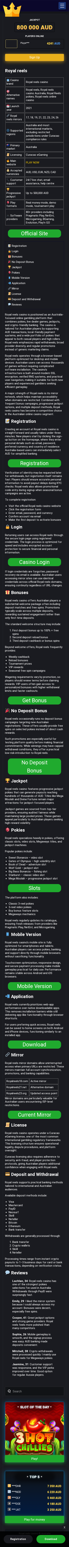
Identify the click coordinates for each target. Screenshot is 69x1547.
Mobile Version (20, 277)
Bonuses (16, 256)
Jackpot (16, 267)
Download (34, 1044)
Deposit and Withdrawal (25, 299)
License (16, 294)
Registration (19, 246)
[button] (62, 5)
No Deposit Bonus (22, 262)
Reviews (16, 304)
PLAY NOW (32, 162)
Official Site (34, 233)
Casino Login (34, 562)
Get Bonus (34, 700)
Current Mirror (34, 1115)
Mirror (15, 288)
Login (14, 251)
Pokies (15, 272)
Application (18, 283)
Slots (34, 888)
